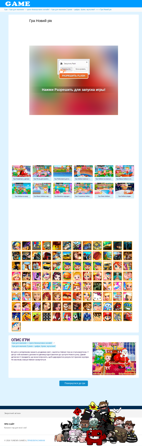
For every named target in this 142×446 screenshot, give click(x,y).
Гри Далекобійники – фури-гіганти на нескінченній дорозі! (47, 256)
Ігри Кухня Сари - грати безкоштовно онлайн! (16, 286)
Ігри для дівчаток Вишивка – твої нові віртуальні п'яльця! (87, 296)
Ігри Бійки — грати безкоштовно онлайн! (77, 246)
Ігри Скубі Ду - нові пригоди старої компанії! (36, 317)
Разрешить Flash (73, 75)
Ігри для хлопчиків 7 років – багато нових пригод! (67, 266)
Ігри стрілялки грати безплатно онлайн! (36, 256)
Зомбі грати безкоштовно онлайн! (47, 246)
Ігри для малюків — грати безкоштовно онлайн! (32, 343)
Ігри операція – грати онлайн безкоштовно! (117, 276)
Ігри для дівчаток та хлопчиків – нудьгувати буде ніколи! (67, 296)
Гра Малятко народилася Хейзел (62, 191)
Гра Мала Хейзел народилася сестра (42, 191)
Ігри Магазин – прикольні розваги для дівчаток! (117, 296)
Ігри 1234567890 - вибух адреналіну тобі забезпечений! (47, 317)
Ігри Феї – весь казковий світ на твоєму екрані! (87, 286)
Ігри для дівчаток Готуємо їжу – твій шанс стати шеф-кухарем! (67, 276)
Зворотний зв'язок (12, 413)
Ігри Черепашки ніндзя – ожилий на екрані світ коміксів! (128, 306)
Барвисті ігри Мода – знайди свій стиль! (26, 296)
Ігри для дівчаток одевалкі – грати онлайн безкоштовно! (128, 266)
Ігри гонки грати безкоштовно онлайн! (26, 246)
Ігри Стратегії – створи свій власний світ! (97, 246)
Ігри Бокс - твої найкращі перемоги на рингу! (128, 256)
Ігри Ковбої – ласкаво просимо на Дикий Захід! (87, 306)
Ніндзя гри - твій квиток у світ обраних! (117, 246)
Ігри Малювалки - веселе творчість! (67, 286)
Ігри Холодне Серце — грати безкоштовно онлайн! (47, 276)
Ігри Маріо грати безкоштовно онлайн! (107, 317)
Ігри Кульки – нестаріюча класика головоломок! (67, 317)
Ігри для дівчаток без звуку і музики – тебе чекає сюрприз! (107, 296)
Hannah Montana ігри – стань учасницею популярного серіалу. (36, 296)
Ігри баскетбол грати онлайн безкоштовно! (97, 256)
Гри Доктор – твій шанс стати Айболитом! (77, 286)
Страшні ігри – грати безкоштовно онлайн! (128, 246)
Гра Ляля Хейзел (104, 191)
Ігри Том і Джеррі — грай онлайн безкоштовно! (117, 317)
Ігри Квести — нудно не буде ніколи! (107, 256)
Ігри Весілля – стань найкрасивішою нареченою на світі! (128, 286)
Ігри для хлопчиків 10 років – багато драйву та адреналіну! (97, 266)
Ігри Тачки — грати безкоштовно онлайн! (128, 317)
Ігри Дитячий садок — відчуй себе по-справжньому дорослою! (16, 296)
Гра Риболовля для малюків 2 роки (62, 173)
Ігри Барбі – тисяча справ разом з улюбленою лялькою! (16, 276)
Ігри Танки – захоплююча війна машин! (87, 246)
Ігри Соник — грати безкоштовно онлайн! (16, 317)
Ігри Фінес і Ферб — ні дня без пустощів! (16, 327)
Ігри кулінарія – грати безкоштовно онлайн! (26, 286)
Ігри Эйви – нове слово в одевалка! (47, 306)
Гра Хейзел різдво (124, 191)
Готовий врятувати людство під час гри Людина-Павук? (57, 317)
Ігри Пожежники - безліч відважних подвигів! (57, 266)
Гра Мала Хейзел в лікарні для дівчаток (124, 173)
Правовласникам (36, 440)
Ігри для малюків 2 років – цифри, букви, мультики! (33, 346)
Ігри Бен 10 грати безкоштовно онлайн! (97, 317)
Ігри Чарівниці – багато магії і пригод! (47, 296)
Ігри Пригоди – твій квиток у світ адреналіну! (77, 256)
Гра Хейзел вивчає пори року (83, 173)
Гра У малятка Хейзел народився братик (83, 191)
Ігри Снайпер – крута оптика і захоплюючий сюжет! (26, 256)
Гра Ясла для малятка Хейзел (42, 173)
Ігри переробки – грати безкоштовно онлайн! (36, 286)
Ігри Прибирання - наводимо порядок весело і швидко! (47, 286)
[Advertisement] (79, 30)
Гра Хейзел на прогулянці (104, 173)
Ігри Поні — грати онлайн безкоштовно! (36, 276)
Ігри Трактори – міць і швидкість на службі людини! (117, 256)
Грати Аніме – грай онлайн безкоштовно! (97, 306)
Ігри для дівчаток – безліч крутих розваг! (57, 306)
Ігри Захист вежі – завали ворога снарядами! (36, 266)
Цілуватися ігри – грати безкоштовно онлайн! (128, 276)
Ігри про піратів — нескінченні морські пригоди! (77, 306)
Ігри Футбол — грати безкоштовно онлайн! (77, 317)
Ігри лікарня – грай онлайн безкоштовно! (87, 276)
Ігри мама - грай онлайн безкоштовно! (107, 286)
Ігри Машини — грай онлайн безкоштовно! (107, 246)
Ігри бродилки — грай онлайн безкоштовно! (117, 306)
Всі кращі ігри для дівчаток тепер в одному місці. (128, 296)
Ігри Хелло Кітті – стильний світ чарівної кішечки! (97, 296)
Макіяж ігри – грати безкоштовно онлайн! (107, 276)
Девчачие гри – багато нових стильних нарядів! (36, 306)
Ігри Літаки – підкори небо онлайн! (57, 256)
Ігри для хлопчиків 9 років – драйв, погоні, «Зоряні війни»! (87, 266)
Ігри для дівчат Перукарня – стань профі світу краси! (57, 286)
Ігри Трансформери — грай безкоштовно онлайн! (87, 317)
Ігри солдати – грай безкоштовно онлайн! (16, 256)
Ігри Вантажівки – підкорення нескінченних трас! (107, 266)
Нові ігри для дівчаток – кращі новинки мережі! (77, 296)
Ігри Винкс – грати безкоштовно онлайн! (117, 266)
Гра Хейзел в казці (21, 191)
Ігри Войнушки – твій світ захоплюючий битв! (67, 246)
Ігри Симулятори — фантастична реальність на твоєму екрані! (36, 246)
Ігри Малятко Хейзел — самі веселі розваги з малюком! (77, 276)
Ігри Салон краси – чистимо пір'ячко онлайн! (16, 306)
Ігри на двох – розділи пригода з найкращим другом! (67, 306)
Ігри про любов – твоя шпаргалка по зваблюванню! (26, 306)
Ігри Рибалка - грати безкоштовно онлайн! (87, 256)
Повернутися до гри (75, 383)
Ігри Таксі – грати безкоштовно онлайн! (67, 256)
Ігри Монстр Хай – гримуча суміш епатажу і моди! (26, 276)
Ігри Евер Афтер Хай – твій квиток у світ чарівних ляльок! (57, 276)
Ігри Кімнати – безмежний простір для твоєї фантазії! (97, 286)
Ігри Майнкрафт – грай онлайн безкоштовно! (16, 246)
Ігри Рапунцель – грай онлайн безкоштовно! (97, 276)
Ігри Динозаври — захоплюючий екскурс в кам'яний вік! (26, 317)
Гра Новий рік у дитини (21, 173)
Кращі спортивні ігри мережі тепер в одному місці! (16, 266)
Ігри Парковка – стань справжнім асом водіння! (47, 266)
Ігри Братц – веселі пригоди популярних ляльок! (57, 296)
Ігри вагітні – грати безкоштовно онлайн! (117, 286)
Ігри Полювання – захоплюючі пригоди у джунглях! (26, 266)
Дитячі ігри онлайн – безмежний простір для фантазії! (107, 306)
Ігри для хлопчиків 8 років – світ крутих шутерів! (77, 266)
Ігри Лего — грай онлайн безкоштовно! (57, 246)
